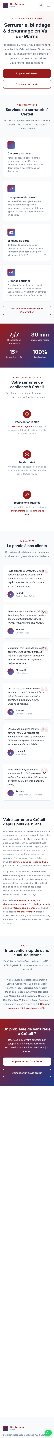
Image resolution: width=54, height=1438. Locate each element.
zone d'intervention (25, 911)
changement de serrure (14, 904)
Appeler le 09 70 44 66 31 (27, 1061)
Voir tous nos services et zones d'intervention (27, 310)
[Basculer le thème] (41, 5)
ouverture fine (18, 510)
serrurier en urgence (22, 426)
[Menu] (48, 5)
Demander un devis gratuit (27, 1073)
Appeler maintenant (27, 73)
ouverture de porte (26, 900)
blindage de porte (41, 904)
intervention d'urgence (23, 908)
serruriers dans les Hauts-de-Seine (30, 862)
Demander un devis (27, 84)
